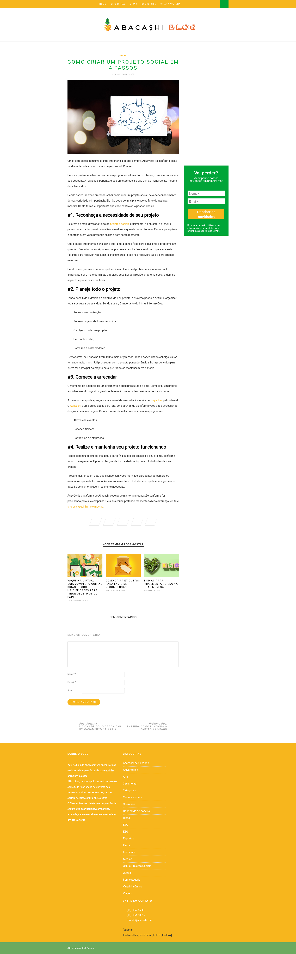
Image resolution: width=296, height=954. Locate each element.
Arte (125, 776)
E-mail (71, 682)
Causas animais (132, 797)
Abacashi (75, 405)
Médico (127, 859)
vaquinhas (156, 400)
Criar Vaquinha (170, 4)
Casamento (130, 783)
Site (69, 690)
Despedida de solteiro (136, 811)
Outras (127, 872)
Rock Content (88, 948)
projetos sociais (120, 224)
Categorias (118, 4)
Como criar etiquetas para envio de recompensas (123, 583)
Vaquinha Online (132, 886)
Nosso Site (148, 4)
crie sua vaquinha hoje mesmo (85, 506)
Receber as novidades (206, 214)
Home (102, 4)
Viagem (127, 893)
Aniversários (130, 770)
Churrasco (129, 804)
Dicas (133, 4)
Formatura (129, 852)
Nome (71, 674)
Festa (126, 845)
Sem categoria (131, 879)
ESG (125, 824)
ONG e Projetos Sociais (137, 866)
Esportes (128, 838)
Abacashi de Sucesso (136, 763)
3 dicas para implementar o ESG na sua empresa (161, 583)
